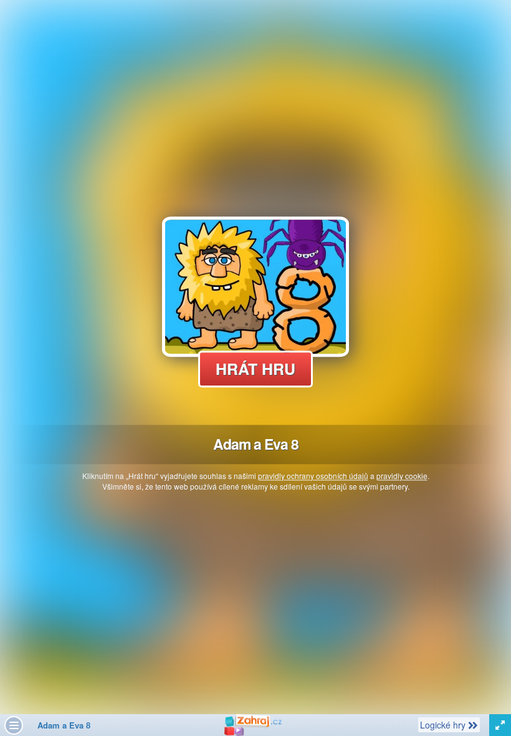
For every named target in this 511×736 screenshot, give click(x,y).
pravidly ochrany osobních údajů (313, 475)
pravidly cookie (401, 475)
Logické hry (443, 724)
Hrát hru (255, 368)
